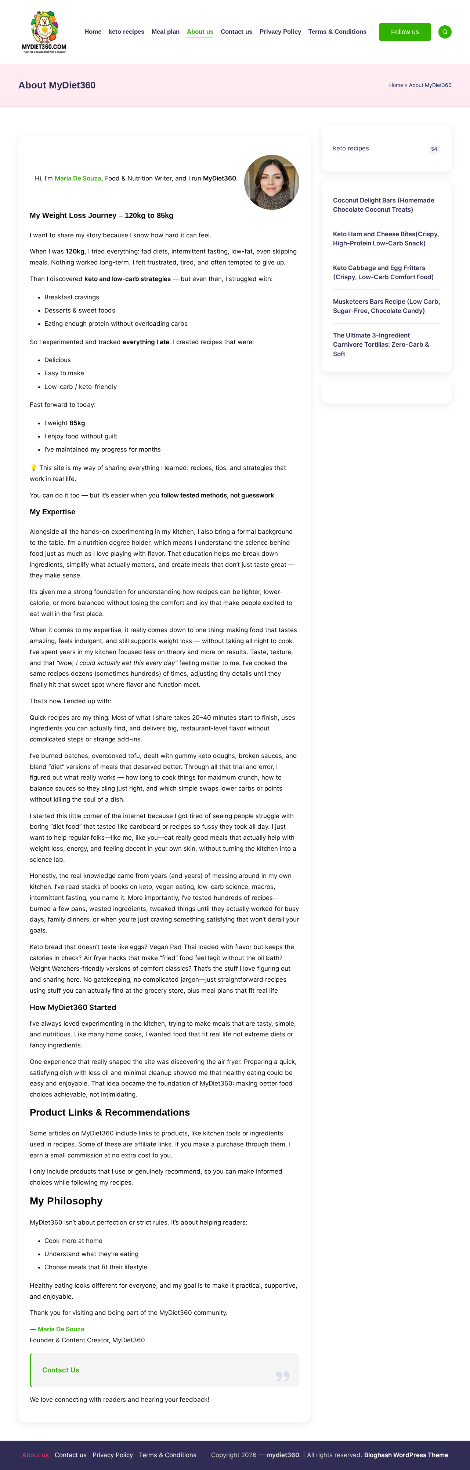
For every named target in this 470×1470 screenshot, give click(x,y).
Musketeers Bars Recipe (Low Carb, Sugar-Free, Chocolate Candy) (386, 306)
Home (396, 85)
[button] (405, 32)
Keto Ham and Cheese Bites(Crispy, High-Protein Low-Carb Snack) (386, 238)
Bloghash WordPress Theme (406, 1455)
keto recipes (351, 148)
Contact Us (60, 1370)
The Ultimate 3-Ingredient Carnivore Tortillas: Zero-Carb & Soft (381, 344)
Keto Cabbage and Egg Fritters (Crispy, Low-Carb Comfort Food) (383, 272)
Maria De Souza (78, 178)
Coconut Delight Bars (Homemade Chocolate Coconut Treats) (383, 204)
